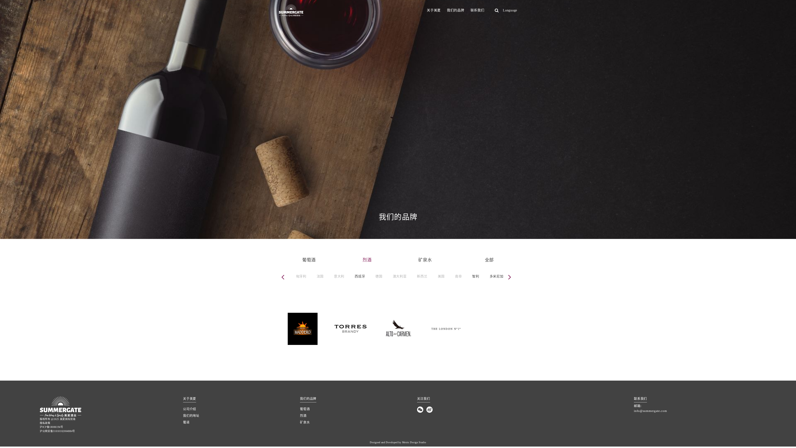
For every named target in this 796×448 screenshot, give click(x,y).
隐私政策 (45, 423)
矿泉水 (305, 422)
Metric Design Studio (414, 442)
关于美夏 (434, 10)
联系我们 (477, 10)
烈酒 (303, 415)
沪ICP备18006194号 (51, 427)
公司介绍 (189, 409)
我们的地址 (191, 415)
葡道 (186, 422)
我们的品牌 (455, 10)
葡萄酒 (305, 409)
